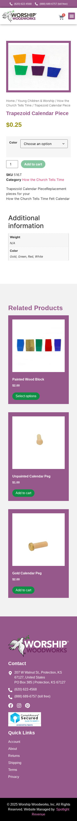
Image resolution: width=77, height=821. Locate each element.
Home (10, 101)
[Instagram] (19, 705)
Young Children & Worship (35, 101)
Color (13, 142)
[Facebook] (10, 705)
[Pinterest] (27, 705)
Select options (26, 396)
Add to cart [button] (23, 493)
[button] (71, 16)
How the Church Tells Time (43, 180)
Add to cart (33, 164)
